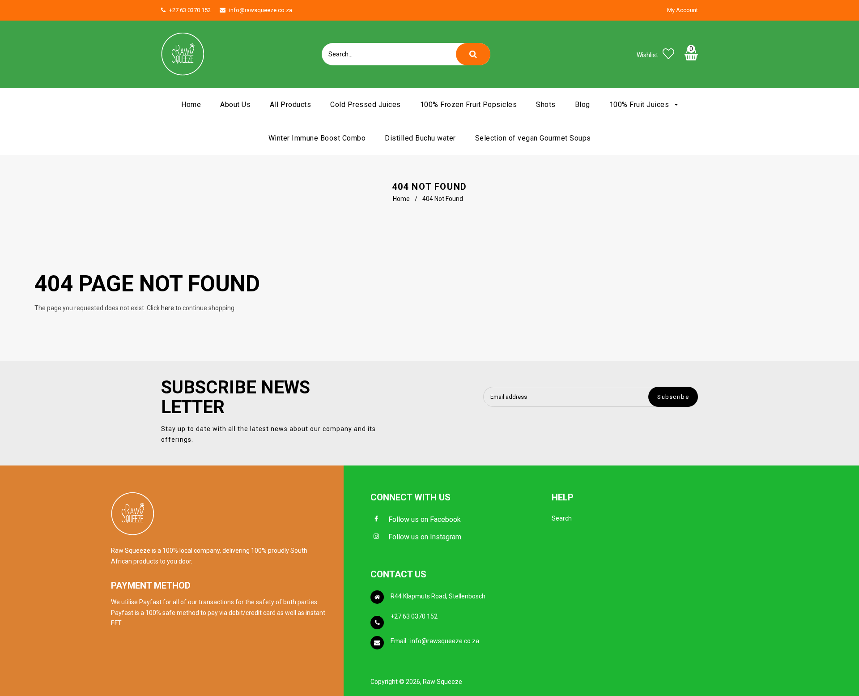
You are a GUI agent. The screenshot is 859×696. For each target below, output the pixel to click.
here (167, 308)
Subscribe (673, 396)
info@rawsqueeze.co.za (260, 10)
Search (562, 518)
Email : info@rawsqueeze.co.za (435, 641)
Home (401, 198)
